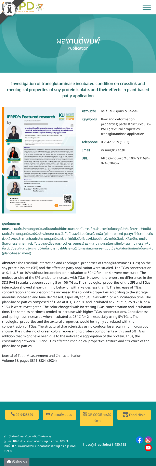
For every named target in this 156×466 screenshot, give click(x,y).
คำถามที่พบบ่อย (61, 414)
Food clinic (136, 415)
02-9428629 (24, 414)
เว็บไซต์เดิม (19, 462)
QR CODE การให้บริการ (99, 417)
